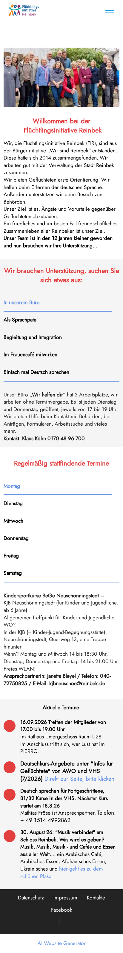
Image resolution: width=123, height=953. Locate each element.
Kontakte (96, 898)
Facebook (61, 910)
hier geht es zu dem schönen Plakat (61, 872)
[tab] (58, 303)
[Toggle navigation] (110, 10)
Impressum (65, 898)
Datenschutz (31, 898)
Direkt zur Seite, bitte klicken (79, 778)
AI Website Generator (62, 943)
